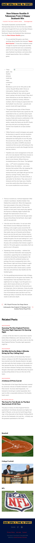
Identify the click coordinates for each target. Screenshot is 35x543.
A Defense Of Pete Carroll (12, 381)
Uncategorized (28, 21)
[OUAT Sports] (17, 5)
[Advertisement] (11, 63)
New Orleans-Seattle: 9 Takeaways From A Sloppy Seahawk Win (17, 16)
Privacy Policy (11, 532)
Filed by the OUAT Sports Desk (12, 21)
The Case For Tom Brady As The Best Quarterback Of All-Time (16, 403)
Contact (24, 532)
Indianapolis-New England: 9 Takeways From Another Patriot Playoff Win (17, 308)
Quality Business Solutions (20, 537)
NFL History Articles (7, 399)
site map (18, 532)
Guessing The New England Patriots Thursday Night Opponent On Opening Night (16, 330)
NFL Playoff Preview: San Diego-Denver (16, 304)
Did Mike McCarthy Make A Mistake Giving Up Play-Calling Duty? (15, 352)
